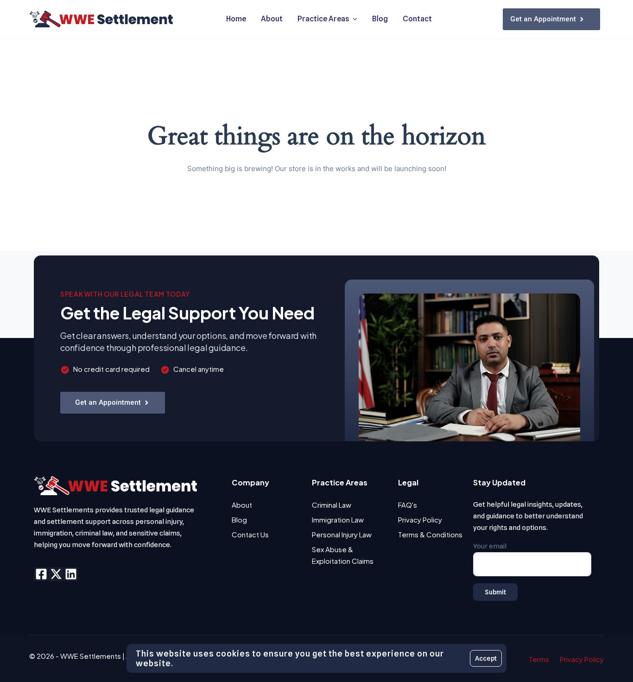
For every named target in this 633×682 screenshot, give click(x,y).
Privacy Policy (420, 519)
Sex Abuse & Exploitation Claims (342, 555)
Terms (539, 659)
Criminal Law (331, 504)
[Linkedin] (70, 574)
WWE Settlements (90, 655)
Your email (489, 546)
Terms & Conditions (430, 534)
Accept (486, 658)
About (242, 504)
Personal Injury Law (342, 534)
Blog (239, 519)
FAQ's (407, 504)
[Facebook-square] (41, 574)
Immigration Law (338, 519)
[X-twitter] (56, 574)
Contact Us (250, 534)
